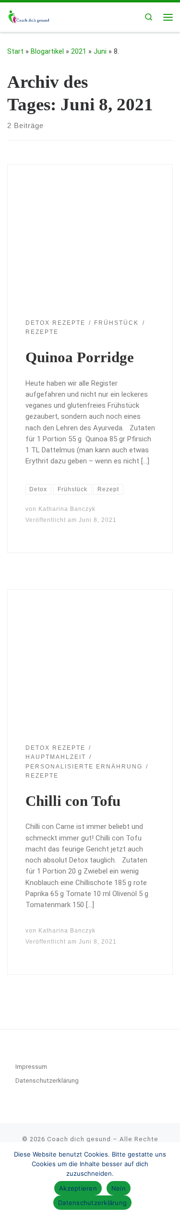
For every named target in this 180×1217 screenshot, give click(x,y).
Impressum (31, 1066)
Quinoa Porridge (79, 357)
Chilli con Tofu (72, 800)
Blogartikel (47, 51)
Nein (118, 1188)
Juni (100, 51)
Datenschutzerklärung (47, 1080)
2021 (78, 51)
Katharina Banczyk (67, 509)
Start (15, 51)
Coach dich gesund (79, 1139)
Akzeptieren (78, 1188)
